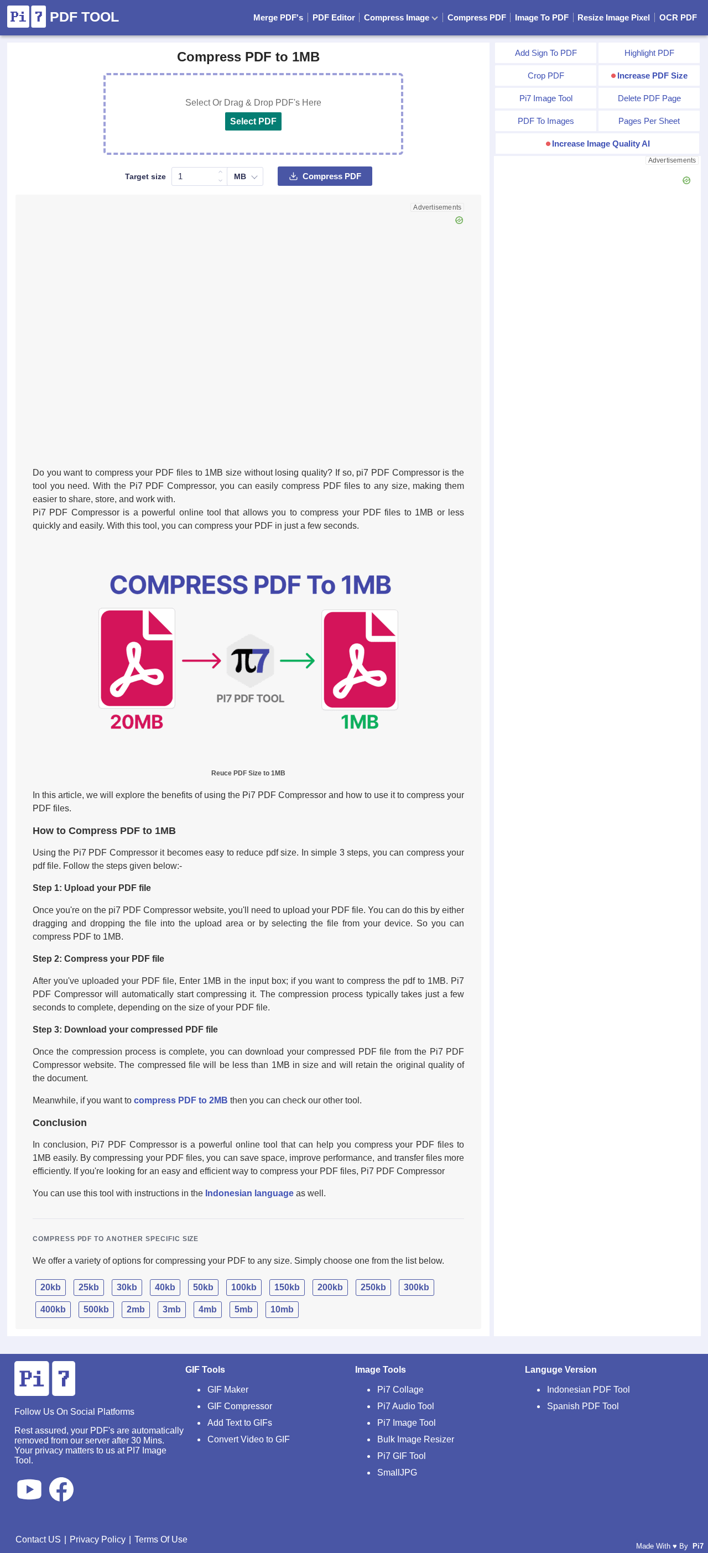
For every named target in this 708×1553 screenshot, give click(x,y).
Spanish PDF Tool (583, 1406)
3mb (172, 1309)
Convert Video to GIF (248, 1439)
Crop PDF (546, 75)
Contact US (38, 1539)
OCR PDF (678, 17)
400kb (53, 1309)
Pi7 (698, 1546)
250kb (373, 1287)
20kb (50, 1287)
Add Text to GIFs (239, 1422)
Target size (145, 176)
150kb (287, 1287)
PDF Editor (334, 17)
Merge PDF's (278, 17)
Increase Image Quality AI (601, 143)
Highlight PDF (649, 53)
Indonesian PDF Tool (588, 1389)
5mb (244, 1309)
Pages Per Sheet (649, 121)
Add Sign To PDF (546, 53)
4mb (208, 1309)
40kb (165, 1287)
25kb (89, 1287)
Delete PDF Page (649, 98)
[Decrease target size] (221, 180)
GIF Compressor (239, 1406)
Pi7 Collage (400, 1389)
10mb (282, 1309)
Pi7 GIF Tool (401, 1456)
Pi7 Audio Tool (405, 1406)
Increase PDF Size (652, 75)
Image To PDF (542, 17)
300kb (416, 1287)
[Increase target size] (221, 172)
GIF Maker (227, 1389)
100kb (244, 1287)
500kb (96, 1309)
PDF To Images (546, 121)
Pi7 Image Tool (545, 98)
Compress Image (397, 17)
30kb (127, 1287)
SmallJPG (397, 1472)
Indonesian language (249, 1193)
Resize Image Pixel (613, 17)
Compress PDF (476, 17)
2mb (136, 1309)
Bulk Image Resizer (415, 1439)
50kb (203, 1287)
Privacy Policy (98, 1539)
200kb (330, 1287)
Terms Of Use (161, 1539)
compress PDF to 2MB (181, 1100)
